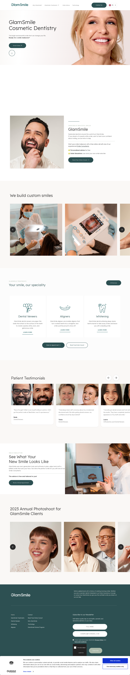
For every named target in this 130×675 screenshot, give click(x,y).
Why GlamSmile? (37, 5)
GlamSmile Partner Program (36, 627)
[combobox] (112, 5)
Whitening (14, 624)
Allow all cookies (115, 660)
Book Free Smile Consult (77, 345)
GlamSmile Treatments (51, 5)
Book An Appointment (53, 345)
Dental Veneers (15, 621)
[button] (53, 5)
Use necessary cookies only (115, 666)
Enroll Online (17, 45)
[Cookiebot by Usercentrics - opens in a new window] (11, 671)
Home (13, 615)
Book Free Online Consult (81, 160)
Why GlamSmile (32, 621)
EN (112, 5)
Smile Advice (66, 5)
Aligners (13, 627)
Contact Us (99, 5)
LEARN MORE (27, 332)
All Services (113, 283)
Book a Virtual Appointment (21, 482)
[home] (19, 5)
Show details (27, 671)
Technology (75, 5)
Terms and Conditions (80, 641)
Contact (30, 615)
